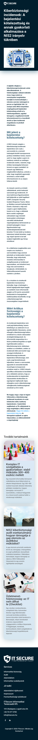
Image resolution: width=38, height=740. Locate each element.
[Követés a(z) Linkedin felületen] (9, 720)
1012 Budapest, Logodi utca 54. (16, 709)
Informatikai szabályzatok (14, 681)
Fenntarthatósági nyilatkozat (15, 697)
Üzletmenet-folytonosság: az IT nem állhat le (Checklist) (17, 600)
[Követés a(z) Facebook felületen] (5, 720)
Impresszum (9, 694)
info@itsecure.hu (10, 715)
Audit (6, 675)
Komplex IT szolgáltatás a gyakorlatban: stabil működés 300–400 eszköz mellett (18, 470)
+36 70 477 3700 (10, 712)
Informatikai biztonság (12, 672)
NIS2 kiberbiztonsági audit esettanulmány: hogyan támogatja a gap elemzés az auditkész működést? (19, 536)
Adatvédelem (9, 678)
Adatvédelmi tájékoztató (13, 691)
